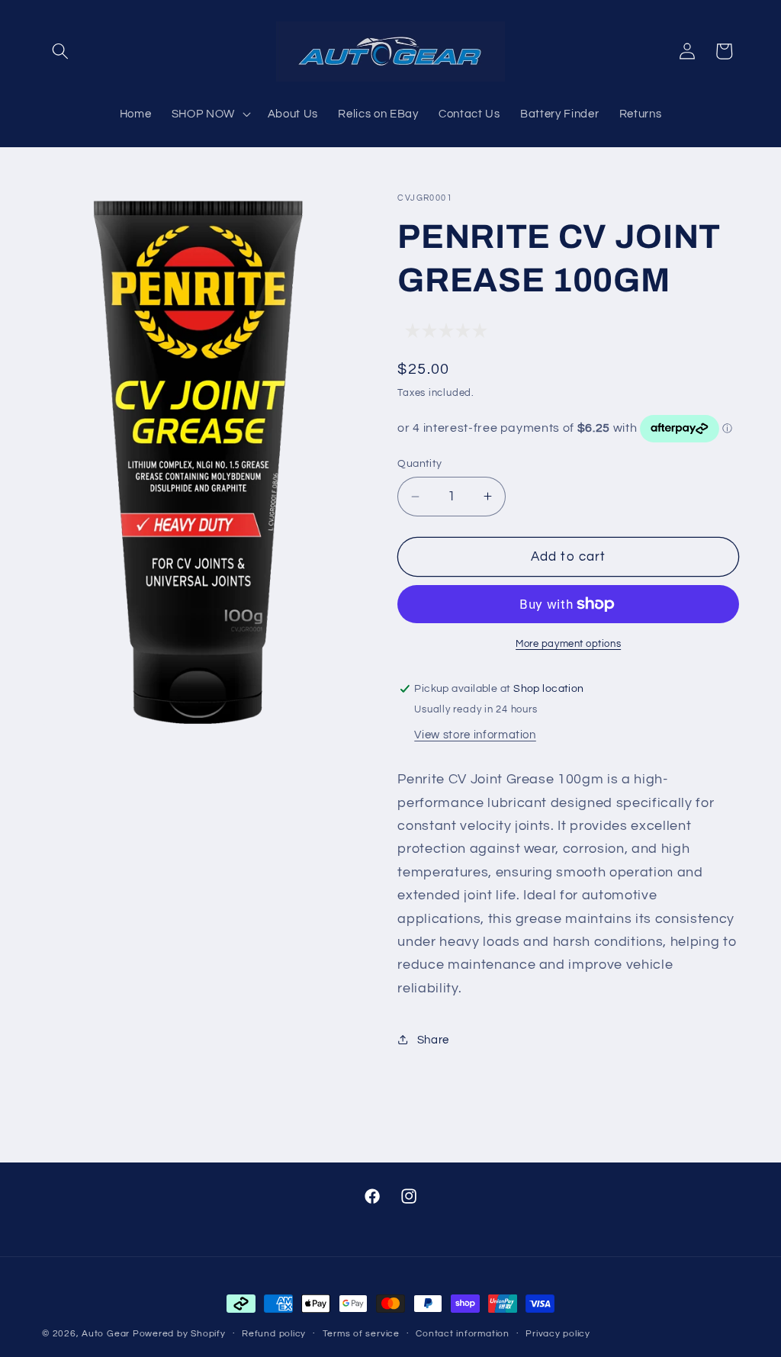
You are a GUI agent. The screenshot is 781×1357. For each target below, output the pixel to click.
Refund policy (274, 1334)
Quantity (419, 463)
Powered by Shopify (179, 1334)
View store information (475, 734)
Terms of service (361, 1334)
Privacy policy (557, 1334)
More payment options (568, 643)
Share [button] (433, 1040)
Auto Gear (107, 1334)
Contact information (462, 1334)
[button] (60, 51)
